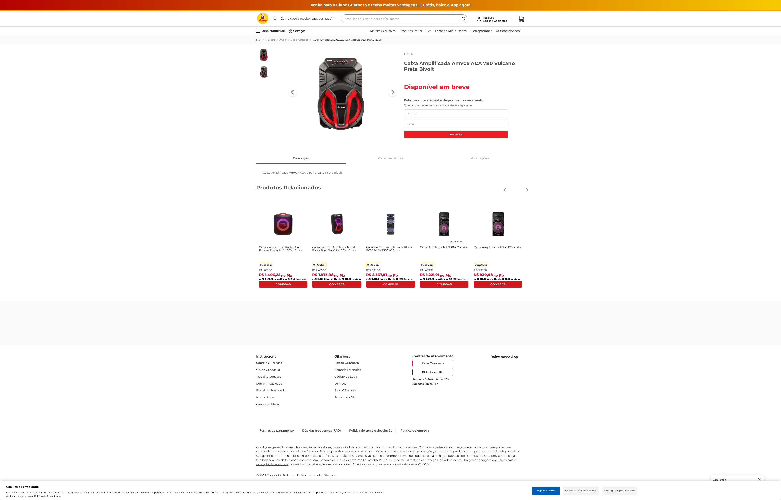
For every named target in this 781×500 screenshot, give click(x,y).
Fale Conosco (433, 363)
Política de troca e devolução (370, 430)
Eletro (271, 39)
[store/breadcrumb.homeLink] (260, 40)
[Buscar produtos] (463, 19)
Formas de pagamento (277, 430)
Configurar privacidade (619, 490)
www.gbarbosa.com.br (272, 464)
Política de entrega (415, 430)
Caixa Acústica (300, 39)
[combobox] (404, 18)
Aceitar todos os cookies (581, 490)
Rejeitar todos (546, 490)
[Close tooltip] (759, 479)
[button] (303, 18)
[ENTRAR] (495, 19)
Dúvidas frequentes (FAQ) (321, 430)
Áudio (283, 39)
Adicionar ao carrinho (283, 284)
